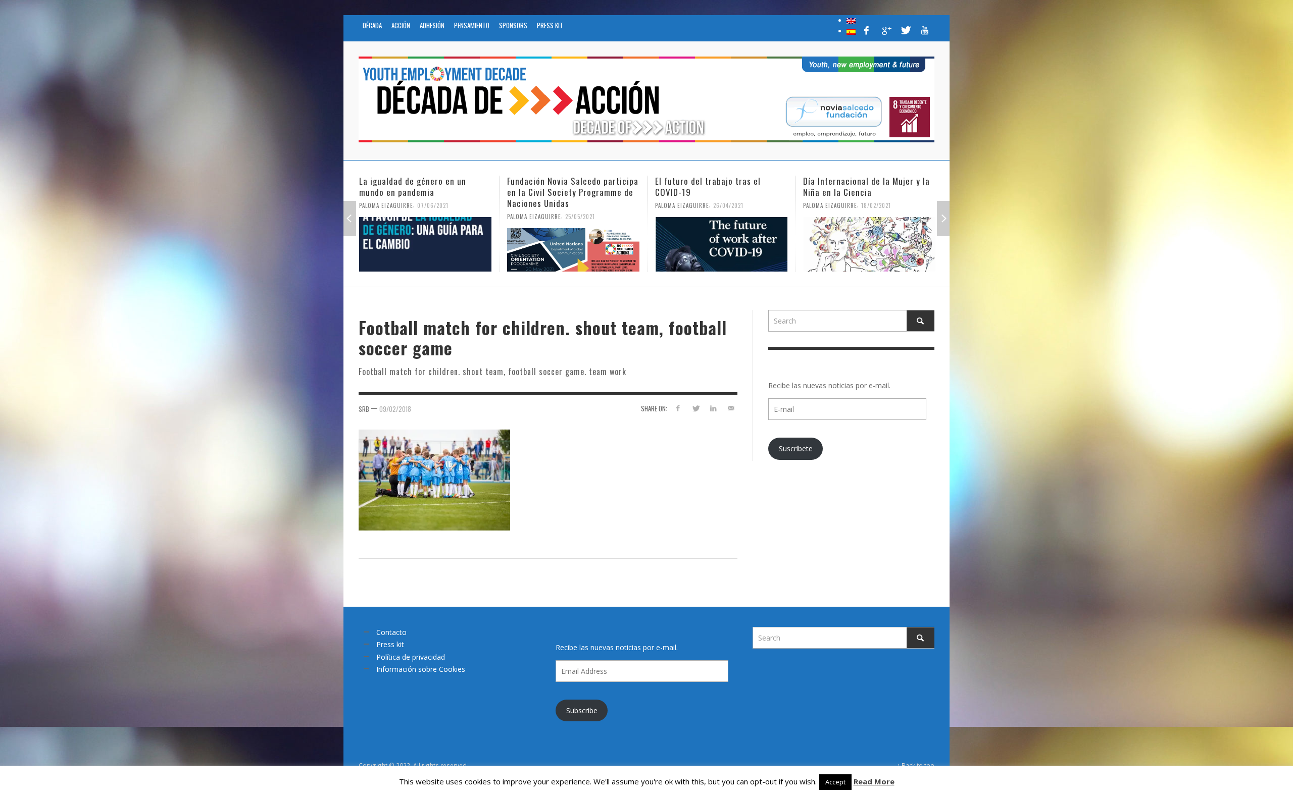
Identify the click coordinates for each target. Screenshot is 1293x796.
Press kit (390, 644)
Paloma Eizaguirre (386, 217)
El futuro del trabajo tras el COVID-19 (560, 186)
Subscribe (582, 710)
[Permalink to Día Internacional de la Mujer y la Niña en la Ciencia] (721, 244)
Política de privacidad (410, 657)
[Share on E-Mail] (730, 408)
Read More (874, 781)
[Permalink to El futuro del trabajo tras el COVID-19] (573, 244)
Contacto (391, 632)
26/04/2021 (580, 205)
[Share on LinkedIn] (713, 408)
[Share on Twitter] (696, 408)
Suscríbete (796, 448)
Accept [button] (835, 781)
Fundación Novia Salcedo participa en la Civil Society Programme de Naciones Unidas (424, 192)
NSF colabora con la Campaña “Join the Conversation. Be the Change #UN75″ (860, 192)
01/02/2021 (876, 217)
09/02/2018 (395, 409)
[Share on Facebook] (678, 408)
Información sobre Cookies (420, 669)
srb (364, 409)
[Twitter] (905, 30)
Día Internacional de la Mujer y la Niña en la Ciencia (718, 186)
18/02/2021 (728, 205)
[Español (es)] (851, 30)
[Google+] (886, 30)
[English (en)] (851, 20)
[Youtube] (924, 30)
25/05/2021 (432, 217)
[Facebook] (866, 30)
